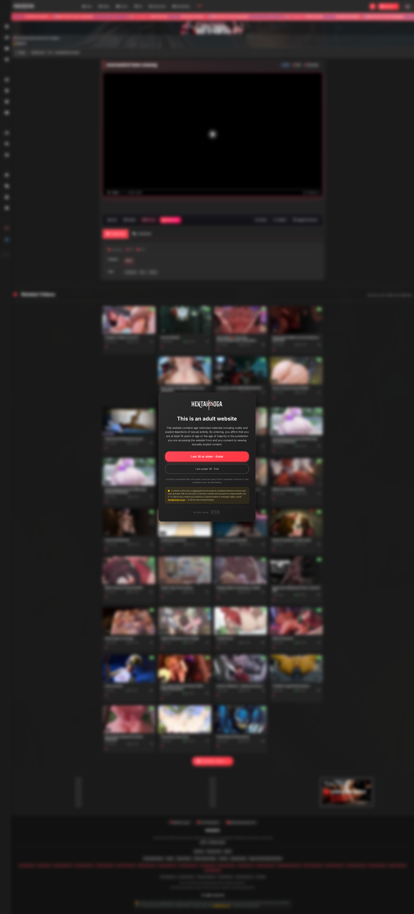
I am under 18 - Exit (207, 468)
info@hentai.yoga (176, 500)
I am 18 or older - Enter (207, 456)
